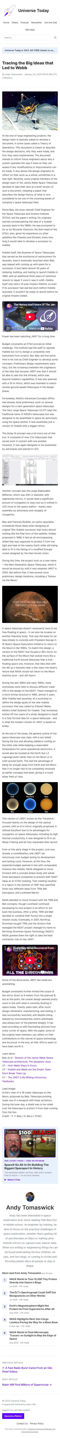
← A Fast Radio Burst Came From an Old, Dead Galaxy (27, 1369)
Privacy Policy (37, 1423)
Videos (15, 22)
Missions (7, 78)
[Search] (55, 37)
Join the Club (50, 22)
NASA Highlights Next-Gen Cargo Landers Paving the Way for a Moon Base (33, 1321)
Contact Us (22, 1423)
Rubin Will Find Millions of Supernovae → (27, 1384)
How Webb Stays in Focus (22, 1065)
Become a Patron (13, 1416)
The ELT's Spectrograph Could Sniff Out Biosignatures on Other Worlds (32, 1294)
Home (6, 22)
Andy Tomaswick (13, 74)
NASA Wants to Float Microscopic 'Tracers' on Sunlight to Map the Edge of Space (32, 1335)
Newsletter (36, 22)
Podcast (25, 22)
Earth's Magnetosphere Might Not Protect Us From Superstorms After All (31, 1307)
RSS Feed (30, 29)
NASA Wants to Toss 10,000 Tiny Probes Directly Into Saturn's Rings (33, 1281)
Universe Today (33, 10)
